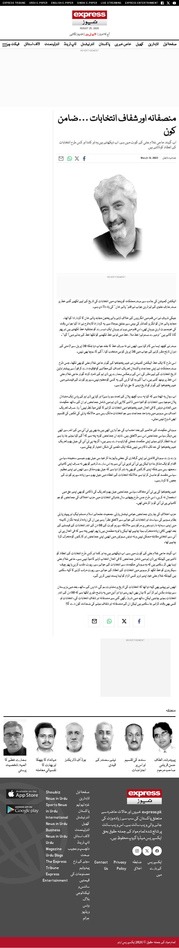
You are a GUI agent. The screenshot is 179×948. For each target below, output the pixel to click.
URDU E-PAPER (38, 3)
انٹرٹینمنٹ (52, 44)
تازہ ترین (153, 44)
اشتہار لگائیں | (77, 34)
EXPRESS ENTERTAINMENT (141, 3)
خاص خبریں (123, 44)
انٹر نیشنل (87, 44)
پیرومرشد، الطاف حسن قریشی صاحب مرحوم (165, 765)
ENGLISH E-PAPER (62, 3)
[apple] (28, 793)
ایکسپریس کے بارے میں (155, 869)
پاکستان (104, 44)
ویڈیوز (86, 912)
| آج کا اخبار (103, 34)
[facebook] (139, 621)
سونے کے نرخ (81, 861)
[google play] (28, 808)
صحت (85, 855)
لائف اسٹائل (32, 44)
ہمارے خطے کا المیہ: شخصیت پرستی (15, 765)
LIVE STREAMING (111, 3)
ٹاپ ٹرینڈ (70, 44)
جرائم (86, 918)
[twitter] (124, 621)
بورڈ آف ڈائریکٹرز (75, 760)
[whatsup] (109, 621)
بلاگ (86, 899)
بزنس (86, 906)
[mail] (94, 621)
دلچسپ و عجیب (79, 849)
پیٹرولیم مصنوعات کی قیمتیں (80, 874)
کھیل (140, 44)
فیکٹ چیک (11, 44)
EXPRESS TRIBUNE (14, 3)
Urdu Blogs (54, 855)
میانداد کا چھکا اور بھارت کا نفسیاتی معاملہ (46, 765)
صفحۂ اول (170, 44)
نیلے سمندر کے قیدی (105, 762)
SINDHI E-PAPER (87, 3)
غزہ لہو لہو (83, 805)
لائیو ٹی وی (90, 34)
